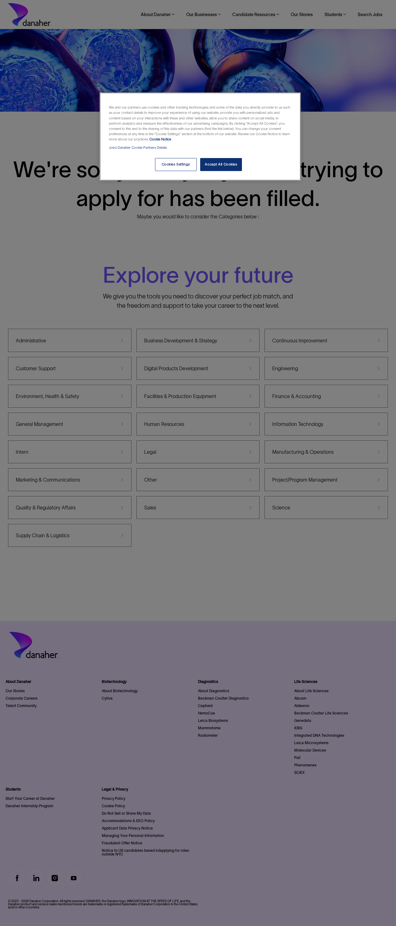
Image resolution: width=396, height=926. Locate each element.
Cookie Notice (160, 139)
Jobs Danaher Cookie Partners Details (138, 147)
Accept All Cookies (221, 164)
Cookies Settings (176, 164)
